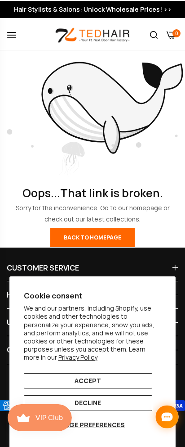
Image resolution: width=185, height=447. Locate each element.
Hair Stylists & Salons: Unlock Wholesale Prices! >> (93, 9)
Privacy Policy (77, 357)
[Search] (154, 35)
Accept (88, 380)
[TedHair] (92, 34)
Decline (88, 402)
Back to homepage (92, 237)
